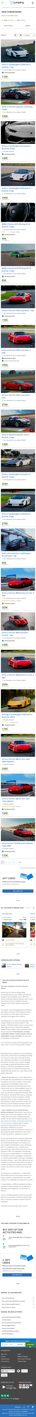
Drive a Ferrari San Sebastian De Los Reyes (13, 1301)
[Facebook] (28, 1407)
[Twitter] (33, 1407)
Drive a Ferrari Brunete (8, 1298)
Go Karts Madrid (6, 1320)
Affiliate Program (23, 1356)
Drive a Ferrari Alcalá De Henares (11, 1304)
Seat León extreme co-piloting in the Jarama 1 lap (16, 554)
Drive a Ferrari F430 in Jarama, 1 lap (18, 310)
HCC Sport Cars (7, 914)
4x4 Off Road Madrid (7, 1334)
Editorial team (5, 1359)
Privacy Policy (5, 1361)
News (19, 1354)
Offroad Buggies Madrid (8, 1325)
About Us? (4, 1354)
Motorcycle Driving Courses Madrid (11, 1322)
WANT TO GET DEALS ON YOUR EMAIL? (17, 1341)
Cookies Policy (22, 1361)
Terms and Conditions (24, 1359)
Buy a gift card (17, 1275)
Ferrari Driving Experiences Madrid (11, 1317)
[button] (33, 908)
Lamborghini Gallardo (23, 1121)
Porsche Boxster (6, 1123)
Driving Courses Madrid (8, 1328)
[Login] (33, 3)
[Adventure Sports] (16, 2)
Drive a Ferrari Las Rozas (8, 1307)
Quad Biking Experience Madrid (10, 1331)
